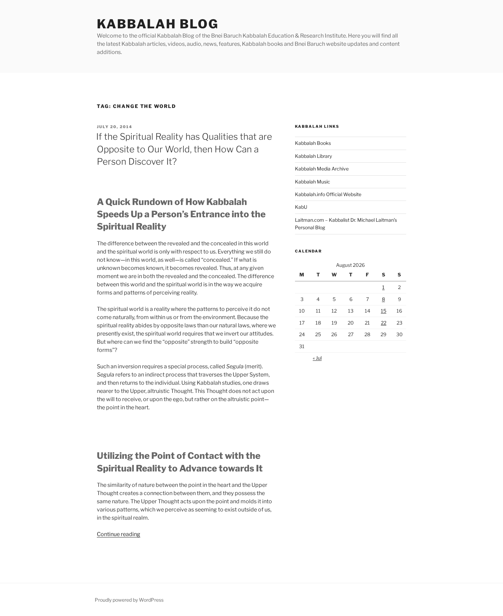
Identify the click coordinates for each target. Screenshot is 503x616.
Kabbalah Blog (157, 23)
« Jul (317, 358)
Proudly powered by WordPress (129, 600)
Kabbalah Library (313, 156)
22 (383, 323)
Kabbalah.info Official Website (328, 194)
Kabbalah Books (313, 143)
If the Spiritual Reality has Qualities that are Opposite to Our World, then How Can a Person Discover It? (184, 149)
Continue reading (118, 534)
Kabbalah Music (312, 181)
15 (383, 311)
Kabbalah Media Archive (322, 169)
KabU (301, 207)
